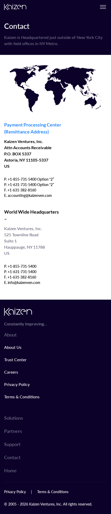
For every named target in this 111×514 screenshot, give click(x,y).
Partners (13, 431)
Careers (11, 372)
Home (10, 470)
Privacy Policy (17, 384)
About (10, 334)
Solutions (13, 418)
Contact (12, 457)
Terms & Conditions (21, 396)
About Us (12, 347)
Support (12, 444)
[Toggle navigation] (103, 7)
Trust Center (15, 359)
